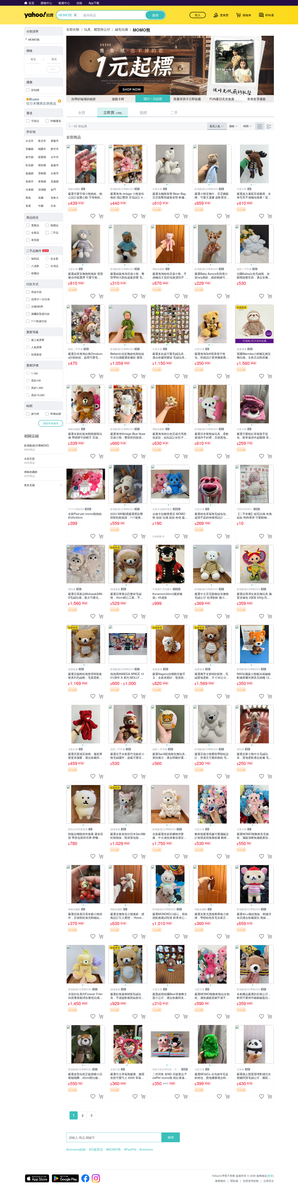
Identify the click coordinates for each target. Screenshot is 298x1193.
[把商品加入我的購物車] (101, 216)
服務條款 (220, 1181)
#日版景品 (96, 1149)
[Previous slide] (111, 164)
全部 (81, 112)
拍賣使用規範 (251, 1181)
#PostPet (130, 1149)
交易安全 (268, 1181)
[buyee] (43, 101)
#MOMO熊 (113, 1149)
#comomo (146, 1149)
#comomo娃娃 (76, 1149)
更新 (270, 1176)
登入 (197, 15)
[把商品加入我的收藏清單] (92, 216)
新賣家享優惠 (256, 99)
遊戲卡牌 (118, 99)
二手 (174, 112)
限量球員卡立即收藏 (187, 98)
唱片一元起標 (153, 99)
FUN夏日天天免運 (222, 99)
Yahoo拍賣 (39, 15)
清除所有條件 (51, 423)
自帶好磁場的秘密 (83, 99)
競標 (143, 112)
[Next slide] (144, 164)
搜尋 (171, 1137)
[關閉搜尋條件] (75, 15)
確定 (53, 69)
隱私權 (234, 1181)
